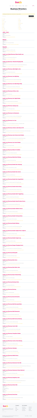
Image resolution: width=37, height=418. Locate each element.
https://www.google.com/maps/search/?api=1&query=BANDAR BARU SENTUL (14, 176)
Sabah (3, 27)
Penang (19, 24)
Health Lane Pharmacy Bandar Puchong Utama (12, 215)
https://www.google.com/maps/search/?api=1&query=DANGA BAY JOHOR (13, 382)
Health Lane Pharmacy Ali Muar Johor (11, 91)
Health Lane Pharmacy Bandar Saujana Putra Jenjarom (14, 230)
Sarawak (19, 27)
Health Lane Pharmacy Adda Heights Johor (12, 68)
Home (16, 10)
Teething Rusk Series (24, 408)
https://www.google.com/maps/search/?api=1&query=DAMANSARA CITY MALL (14, 367)
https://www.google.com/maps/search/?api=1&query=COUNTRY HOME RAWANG (14, 345)
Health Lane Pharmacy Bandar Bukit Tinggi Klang (13, 193)
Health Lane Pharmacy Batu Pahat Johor (11, 267)
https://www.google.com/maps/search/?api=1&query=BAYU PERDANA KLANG (14, 279)
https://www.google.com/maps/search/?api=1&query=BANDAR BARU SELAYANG (14, 169)
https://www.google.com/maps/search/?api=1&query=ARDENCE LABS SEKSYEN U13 (14, 132)
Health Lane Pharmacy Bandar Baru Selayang (12, 164)
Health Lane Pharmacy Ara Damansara (11, 113)
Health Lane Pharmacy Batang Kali (10, 252)
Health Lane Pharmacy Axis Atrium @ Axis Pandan (13, 135)
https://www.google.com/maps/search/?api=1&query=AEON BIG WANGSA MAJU (14, 88)
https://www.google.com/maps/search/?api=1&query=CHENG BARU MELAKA (14, 338)
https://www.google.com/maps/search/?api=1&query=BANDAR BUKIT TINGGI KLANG (15, 198)
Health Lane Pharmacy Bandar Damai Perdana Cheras (14, 201)
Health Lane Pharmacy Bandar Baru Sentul (12, 171)
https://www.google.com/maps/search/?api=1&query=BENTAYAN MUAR (13, 286)
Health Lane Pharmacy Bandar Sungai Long (12, 237)
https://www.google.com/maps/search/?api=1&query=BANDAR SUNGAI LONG (14, 242)
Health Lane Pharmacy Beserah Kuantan (11, 296)
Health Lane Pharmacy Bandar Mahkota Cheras (13, 208)
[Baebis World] (18, 2)
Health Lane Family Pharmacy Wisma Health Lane (13, 54)
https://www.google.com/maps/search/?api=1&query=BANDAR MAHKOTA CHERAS (14, 213)
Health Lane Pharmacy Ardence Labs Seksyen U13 (13, 127)
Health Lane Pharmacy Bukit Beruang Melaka (12, 304)
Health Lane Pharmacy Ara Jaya (9, 120)
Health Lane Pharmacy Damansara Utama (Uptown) (13, 370)
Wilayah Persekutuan (4, 30)
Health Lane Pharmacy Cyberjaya (10, 348)
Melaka (3, 23)
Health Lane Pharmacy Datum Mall (10, 384)
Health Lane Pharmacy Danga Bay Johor (11, 377)
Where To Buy (17, 409)
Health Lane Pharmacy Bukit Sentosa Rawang (12, 318)
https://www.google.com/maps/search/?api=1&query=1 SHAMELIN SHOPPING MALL (14, 66)
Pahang (3, 24)
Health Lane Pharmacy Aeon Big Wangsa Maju (12, 83)
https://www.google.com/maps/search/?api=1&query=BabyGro (12, 44)
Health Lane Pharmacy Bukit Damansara (11, 311)
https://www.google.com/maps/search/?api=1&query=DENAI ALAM (13, 399)
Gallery (16, 410)
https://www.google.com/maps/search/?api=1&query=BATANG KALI (13, 257)
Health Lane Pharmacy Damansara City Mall (12, 362)
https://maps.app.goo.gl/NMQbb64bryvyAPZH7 (11, 51)
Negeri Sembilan (20, 23)
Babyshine (5, 46)
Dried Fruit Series (23, 410)
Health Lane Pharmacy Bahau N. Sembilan (11, 149)
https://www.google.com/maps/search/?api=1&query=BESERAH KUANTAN (13, 301)
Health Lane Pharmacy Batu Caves (10, 259)
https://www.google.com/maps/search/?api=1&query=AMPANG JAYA (13, 110)
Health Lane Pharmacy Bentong (9, 289)
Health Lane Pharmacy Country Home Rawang (12, 340)
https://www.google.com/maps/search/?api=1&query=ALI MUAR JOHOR (13, 95)
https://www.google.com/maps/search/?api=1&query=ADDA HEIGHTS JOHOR (14, 73)
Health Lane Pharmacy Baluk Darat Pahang (12, 157)
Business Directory (20, 10)
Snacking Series (30, 410)
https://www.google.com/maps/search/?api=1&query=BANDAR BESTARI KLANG (14, 191)
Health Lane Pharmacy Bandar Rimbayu (11, 223)
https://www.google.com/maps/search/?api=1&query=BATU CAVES (13, 264)
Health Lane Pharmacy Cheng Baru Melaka (12, 333)
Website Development (7, 416)
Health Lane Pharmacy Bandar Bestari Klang (12, 186)
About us (16, 408)
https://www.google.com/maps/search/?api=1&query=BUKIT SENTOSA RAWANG (14, 323)
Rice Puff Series (23, 409)
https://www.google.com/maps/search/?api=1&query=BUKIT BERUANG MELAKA (14, 308)
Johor (2, 20)
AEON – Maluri (6, 32)
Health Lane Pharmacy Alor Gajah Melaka (11, 98)
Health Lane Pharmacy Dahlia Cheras (10, 355)
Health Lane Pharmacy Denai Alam (10, 394)
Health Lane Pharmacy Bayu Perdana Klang (12, 274)
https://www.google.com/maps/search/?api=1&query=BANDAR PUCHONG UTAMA (14, 220)
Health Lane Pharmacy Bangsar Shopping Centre (13, 245)
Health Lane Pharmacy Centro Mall (10, 326)
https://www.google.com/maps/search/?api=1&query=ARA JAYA (12, 125)
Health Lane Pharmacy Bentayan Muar (11, 282)
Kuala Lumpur (8, 33)
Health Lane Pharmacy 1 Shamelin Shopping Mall (13, 61)
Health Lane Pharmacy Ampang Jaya (10, 105)
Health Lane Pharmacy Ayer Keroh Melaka (11, 142)
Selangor (7, 77)
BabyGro (4, 39)
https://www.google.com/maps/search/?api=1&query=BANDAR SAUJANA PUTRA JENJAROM (15, 235)
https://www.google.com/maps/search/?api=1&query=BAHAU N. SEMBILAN (13, 154)
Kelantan (19, 20)
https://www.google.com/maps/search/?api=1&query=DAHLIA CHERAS (13, 360)
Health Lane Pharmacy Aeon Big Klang (11, 76)
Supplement (30, 409)
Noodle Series (30, 408)
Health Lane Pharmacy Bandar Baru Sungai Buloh (13, 179)
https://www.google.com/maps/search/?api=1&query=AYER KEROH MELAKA (14, 147)
